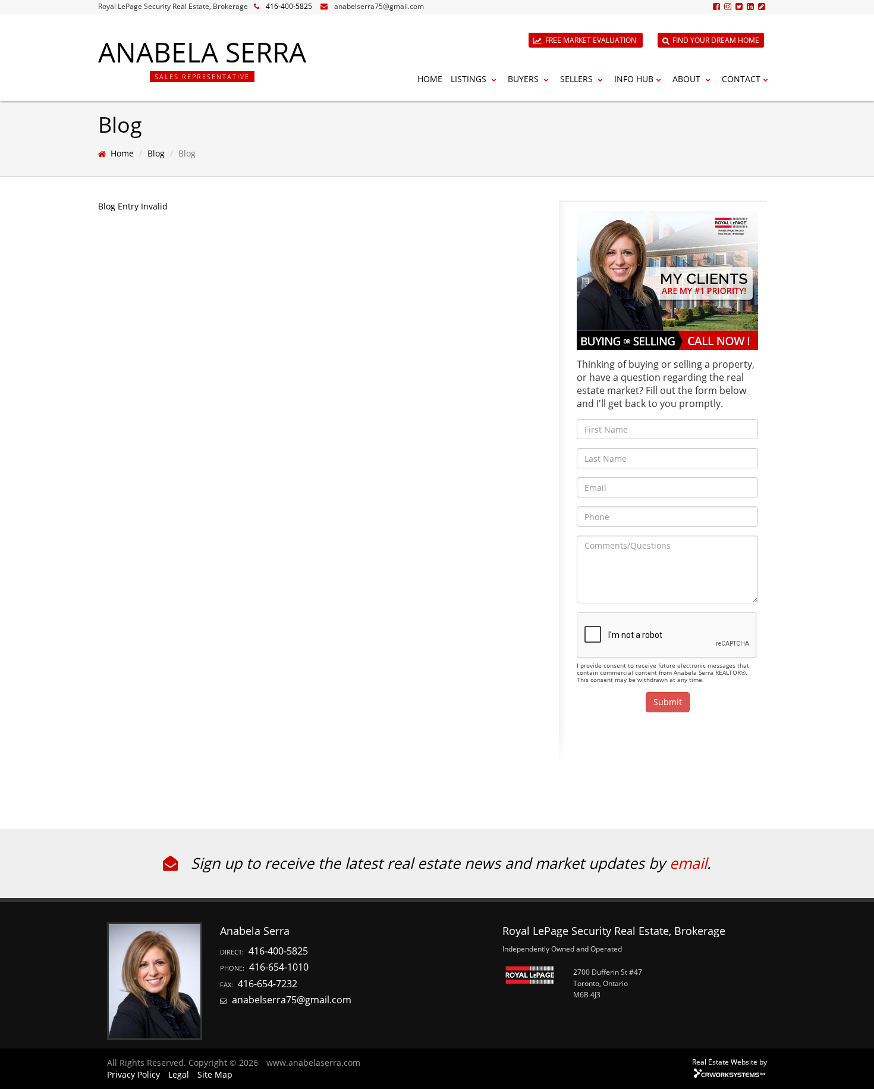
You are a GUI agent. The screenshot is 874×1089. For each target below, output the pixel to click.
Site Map (214, 1074)
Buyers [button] (524, 79)
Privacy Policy (133, 1074)
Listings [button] (470, 79)
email (688, 863)
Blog (156, 153)
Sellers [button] (577, 79)
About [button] (687, 79)
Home (429, 79)
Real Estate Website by (729, 1061)
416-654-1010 (279, 967)
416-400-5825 (289, 6)
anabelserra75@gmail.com (379, 6)
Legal (178, 1074)
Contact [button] (741, 79)
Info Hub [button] (633, 79)
